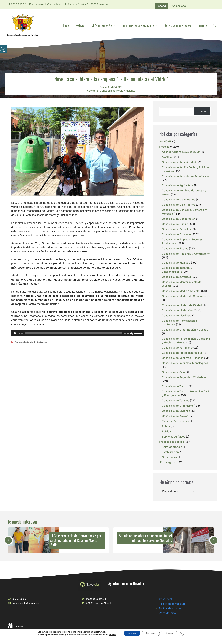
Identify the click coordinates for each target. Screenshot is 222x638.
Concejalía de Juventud (176, 276)
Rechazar (150, 633)
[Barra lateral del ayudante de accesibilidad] (3, 49)
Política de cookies (170, 608)
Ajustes (169, 633)
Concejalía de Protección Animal (182, 352)
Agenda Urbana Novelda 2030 (181, 151)
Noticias (81, 25)
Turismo (202, 25)
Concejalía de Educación (177, 234)
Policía (166, 426)
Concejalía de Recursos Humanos (182, 357)
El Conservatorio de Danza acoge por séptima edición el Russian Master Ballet (75, 540)
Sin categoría (167, 462)
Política (166, 431)
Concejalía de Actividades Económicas (186, 176)
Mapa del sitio (167, 613)
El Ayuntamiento (102, 25)
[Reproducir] (15, 333)
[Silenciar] (131, 333)
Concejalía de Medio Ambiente (117, 90)
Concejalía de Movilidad (176, 315)
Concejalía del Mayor (175, 416)
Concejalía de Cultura (175, 223)
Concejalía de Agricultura (177, 185)
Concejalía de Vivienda (176, 410)
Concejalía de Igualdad (176, 262)
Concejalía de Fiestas (175, 248)
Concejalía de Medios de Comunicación (186, 296)
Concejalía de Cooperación (178, 218)
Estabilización (170, 452)
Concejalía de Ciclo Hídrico (178, 199)
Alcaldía (167, 157)
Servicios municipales (177, 25)
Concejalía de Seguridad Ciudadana (184, 377)
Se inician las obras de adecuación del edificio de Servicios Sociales (145, 538)
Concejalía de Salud (174, 372)
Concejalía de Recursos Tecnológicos (185, 363)
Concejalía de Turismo (175, 400)
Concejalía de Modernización (180, 310)
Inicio (66, 25)
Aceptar (132, 633)
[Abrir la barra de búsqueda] (214, 25)
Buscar (202, 111)
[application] (77, 333)
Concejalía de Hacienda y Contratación (186, 253)
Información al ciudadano (138, 25)
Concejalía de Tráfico (175, 386)
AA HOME (165, 141)
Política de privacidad (172, 603)
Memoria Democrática (175, 421)
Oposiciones (169, 457)
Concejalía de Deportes (176, 229)
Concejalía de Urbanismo (177, 405)
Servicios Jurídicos (173, 436)
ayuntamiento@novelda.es (46, 4)
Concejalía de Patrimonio (177, 347)
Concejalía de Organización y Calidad (185, 329)
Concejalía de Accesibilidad (179, 162)
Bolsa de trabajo (172, 446)
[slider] (138, 333)
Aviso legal (165, 599)
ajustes (112, 634)
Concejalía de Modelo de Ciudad (182, 305)
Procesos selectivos (171, 441)
